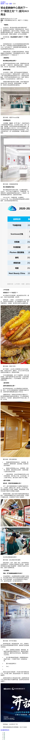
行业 (7, 3)
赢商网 (2, 3)
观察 (10, 3)
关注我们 (3, 2)
